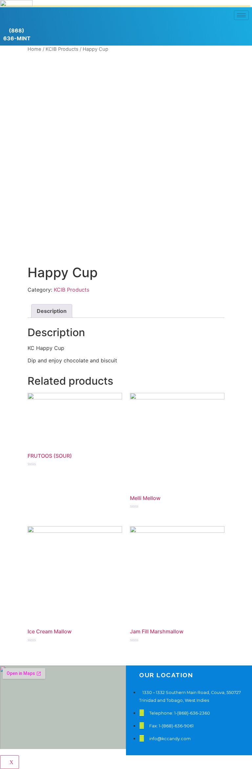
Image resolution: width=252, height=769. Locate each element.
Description (52, 311)
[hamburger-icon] (241, 15)
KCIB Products (71, 289)
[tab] (51, 311)
